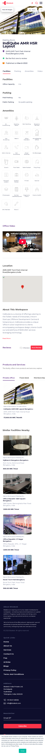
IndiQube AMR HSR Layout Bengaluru (18, 409)
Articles (7, 662)
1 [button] (19, 32)
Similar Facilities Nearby (16, 430)
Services (7, 650)
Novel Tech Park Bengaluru (14, 580)
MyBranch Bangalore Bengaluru (15, 460)
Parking (17, 71)
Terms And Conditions (14, 674)
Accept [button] (22, 751)
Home (6, 642)
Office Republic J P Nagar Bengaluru (13, 540)
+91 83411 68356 (13, 700)
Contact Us (9, 654)
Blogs (6, 666)
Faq (5, 658)
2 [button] (21, 32)
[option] (22, 20)
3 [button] (23, 32)
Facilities (6, 71)
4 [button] (25, 32)
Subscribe (23, 726)
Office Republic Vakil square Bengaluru (14, 500)
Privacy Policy (10, 670)
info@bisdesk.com (14, 703)
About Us (8, 646)
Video (40, 71)
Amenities (29, 71)
